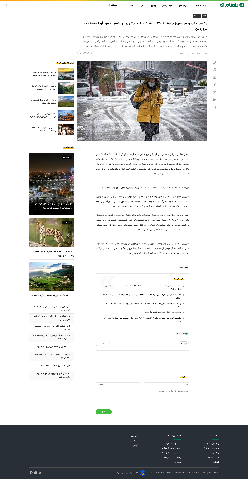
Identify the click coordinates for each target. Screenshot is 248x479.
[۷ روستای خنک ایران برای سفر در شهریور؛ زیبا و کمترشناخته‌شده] (66, 74)
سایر (142, 5)
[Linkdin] (214, 100)
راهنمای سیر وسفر (211, 444)
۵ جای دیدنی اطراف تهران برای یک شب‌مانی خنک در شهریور (52, 356)
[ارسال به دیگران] (214, 77)
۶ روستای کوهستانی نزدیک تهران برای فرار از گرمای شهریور (43, 88)
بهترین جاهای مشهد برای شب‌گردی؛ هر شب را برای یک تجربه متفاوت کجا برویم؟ (53, 206)
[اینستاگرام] (35, 472)
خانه (204, 16)
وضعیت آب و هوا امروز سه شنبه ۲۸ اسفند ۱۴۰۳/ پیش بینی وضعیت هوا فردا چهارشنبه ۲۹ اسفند (142, 305)
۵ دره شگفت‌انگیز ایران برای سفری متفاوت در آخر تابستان (51, 327)
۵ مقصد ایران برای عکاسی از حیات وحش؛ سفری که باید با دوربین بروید (53, 254)
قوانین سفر (167, 5)
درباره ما (133, 436)
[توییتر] (214, 92)
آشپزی (216, 462)
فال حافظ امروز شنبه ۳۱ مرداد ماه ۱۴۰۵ (54, 366)
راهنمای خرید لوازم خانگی (170, 453)
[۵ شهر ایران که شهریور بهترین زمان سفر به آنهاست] (51, 276)
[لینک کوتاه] (214, 62)
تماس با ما (132, 441)
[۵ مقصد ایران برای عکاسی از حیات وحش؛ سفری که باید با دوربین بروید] (51, 232)
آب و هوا (197, 16)
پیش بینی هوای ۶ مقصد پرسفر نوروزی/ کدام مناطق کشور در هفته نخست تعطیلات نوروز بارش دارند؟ (143, 287)
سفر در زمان (184, 5)
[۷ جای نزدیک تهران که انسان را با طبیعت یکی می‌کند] (66, 101)
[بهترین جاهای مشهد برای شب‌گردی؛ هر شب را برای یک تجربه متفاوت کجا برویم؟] (51, 184)
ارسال (103, 411)
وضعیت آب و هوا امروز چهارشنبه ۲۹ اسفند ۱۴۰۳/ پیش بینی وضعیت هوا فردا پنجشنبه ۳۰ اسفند (142, 296)
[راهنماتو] (232, 5)
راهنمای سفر (201, 5)
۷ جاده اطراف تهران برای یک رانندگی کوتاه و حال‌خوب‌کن (52, 318)
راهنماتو (114, 5)
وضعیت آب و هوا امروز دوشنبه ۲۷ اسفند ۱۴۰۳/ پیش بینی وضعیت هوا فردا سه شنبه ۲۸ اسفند (142, 320)
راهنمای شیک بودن (172, 457)
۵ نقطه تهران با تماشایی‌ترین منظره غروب (53, 346)
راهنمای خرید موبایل (172, 444)
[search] (6, 5)
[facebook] (214, 85)
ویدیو (153, 5)
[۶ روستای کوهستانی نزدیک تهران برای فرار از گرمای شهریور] (66, 88)
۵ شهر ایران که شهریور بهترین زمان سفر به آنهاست (53, 295)
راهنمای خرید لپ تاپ (171, 448)
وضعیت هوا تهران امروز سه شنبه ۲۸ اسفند (162, 312)
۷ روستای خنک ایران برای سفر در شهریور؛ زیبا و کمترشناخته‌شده (43, 74)
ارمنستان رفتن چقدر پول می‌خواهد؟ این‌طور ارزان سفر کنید (43, 115)
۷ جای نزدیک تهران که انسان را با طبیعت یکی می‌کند (43, 102)
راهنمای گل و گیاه (211, 453)
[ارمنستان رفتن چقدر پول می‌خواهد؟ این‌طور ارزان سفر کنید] (66, 115)
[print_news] (214, 70)
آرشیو (135, 445)
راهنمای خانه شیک (211, 448)
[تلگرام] (214, 107)
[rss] (40, 473)
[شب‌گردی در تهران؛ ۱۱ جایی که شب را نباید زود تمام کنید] (66, 129)
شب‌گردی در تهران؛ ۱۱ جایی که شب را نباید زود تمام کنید (42, 129)
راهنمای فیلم (213, 457)
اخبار (132, 5)
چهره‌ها (178, 462)
